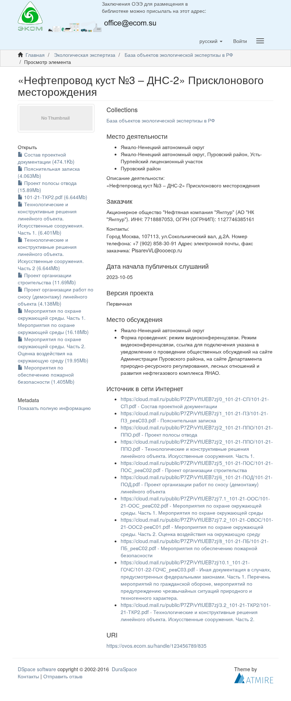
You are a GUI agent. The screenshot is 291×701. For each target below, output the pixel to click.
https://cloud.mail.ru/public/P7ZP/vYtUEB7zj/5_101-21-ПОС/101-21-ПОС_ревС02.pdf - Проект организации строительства (197, 466)
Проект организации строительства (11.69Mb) (47, 279)
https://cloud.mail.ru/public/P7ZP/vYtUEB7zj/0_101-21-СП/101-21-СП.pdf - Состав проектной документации (195, 402)
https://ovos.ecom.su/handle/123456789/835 (156, 645)
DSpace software (37, 669)
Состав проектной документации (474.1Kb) (46, 158)
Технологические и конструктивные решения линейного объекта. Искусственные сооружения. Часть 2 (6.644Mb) (51, 254)
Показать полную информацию (54, 407)
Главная (35, 54)
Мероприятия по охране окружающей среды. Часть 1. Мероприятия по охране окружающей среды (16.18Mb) (53, 321)
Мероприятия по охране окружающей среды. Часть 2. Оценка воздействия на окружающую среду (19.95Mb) (53, 349)
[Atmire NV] (253, 677)
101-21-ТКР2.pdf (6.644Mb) (55, 197)
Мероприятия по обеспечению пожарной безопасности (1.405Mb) (46, 374)
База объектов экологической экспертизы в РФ (179, 54)
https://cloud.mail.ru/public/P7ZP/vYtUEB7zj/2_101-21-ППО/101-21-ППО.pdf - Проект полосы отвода (197, 431)
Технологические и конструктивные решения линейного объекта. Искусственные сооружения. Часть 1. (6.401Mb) (51, 218)
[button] (211, 41)
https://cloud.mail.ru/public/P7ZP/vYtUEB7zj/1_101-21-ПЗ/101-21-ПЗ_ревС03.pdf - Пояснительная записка (194, 417)
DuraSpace (124, 669)
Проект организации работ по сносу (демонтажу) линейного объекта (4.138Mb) (55, 296)
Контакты (28, 676)
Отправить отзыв (62, 676)
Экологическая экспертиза (84, 54)
